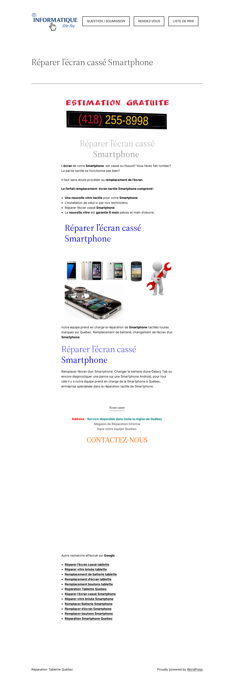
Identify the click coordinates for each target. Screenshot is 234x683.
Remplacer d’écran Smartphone (88, 609)
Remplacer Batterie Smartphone (89, 604)
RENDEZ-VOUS (149, 21)
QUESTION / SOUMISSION (106, 21)
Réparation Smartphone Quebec (89, 618)
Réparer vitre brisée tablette (86, 569)
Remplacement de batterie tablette (91, 574)
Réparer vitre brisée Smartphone (89, 599)
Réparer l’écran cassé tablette (87, 564)
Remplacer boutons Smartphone (89, 613)
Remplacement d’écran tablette (88, 579)
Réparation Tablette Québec (52, 669)
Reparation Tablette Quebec (86, 589)
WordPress (195, 669)
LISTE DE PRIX (183, 21)
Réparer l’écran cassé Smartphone (90, 594)
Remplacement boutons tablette (89, 584)
